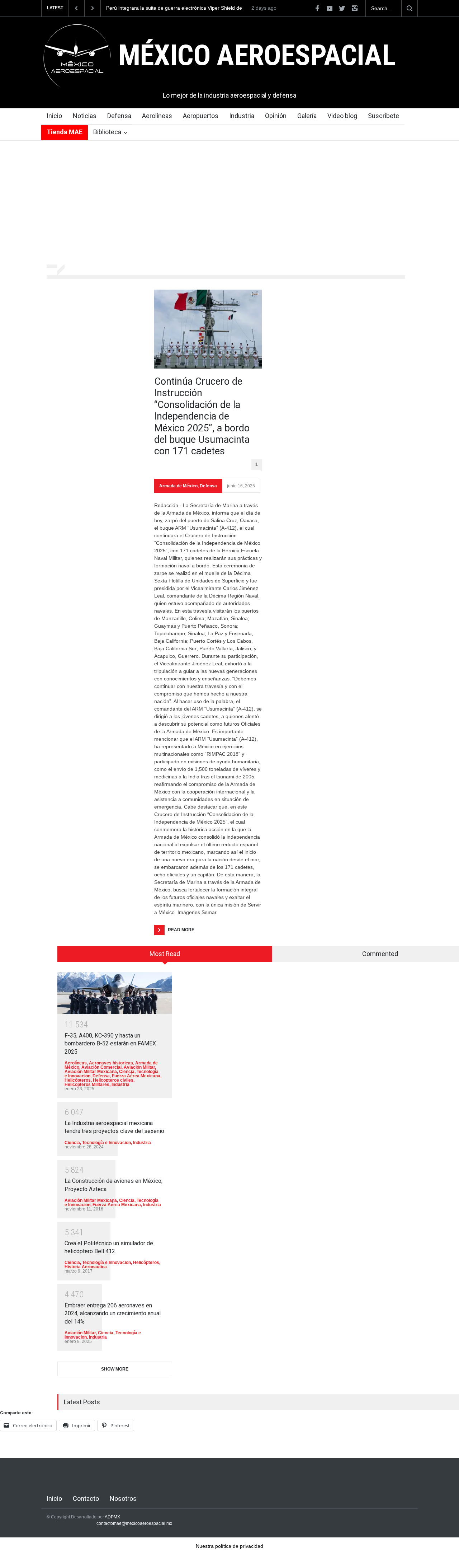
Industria (241, 116)
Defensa (119, 116)
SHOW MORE (114, 1369)
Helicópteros (78, 1080)
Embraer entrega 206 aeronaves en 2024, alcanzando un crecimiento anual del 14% (113, 1313)
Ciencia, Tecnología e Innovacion (98, 1142)
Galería (307, 116)
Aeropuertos (200, 116)
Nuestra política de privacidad (229, 1546)
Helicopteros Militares (87, 1084)
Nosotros (123, 1498)
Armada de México (178, 485)
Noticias (84, 116)
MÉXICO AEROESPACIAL (257, 55)
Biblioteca (107, 132)
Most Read (165, 953)
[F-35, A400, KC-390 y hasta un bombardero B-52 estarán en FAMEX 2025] (114, 993)
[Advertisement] (229, 194)
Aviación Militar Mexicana (91, 1071)
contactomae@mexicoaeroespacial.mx (134, 1523)
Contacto (86, 1498)
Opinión (276, 116)
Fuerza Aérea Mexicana (136, 1075)
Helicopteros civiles (113, 1080)
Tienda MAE (64, 132)
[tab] (165, 956)
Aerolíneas (157, 116)
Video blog (342, 116)
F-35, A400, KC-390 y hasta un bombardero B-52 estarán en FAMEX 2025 (110, 1043)
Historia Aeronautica (86, 1266)
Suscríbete (383, 116)
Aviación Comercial (101, 1067)
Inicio (54, 116)
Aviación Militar (139, 1067)
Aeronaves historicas (111, 1062)
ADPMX (112, 1516)
